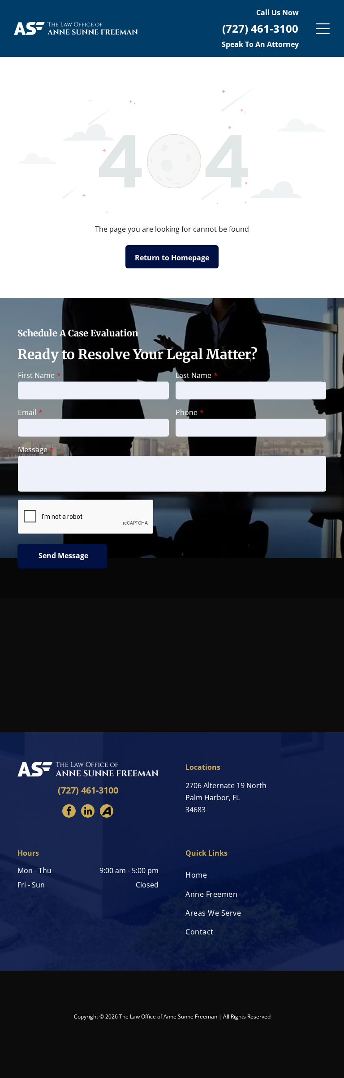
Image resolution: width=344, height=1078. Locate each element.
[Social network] (106, 812)
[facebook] (69, 812)
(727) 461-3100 (88, 790)
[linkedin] (88, 812)
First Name (36, 375)
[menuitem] (256, 875)
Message (32, 449)
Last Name (193, 375)
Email (27, 412)
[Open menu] (323, 28)
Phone (187, 412)
